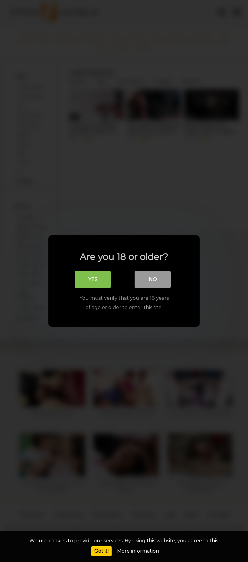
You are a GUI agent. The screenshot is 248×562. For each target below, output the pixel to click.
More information (138, 551)
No (153, 279)
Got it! (101, 551)
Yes (93, 279)
